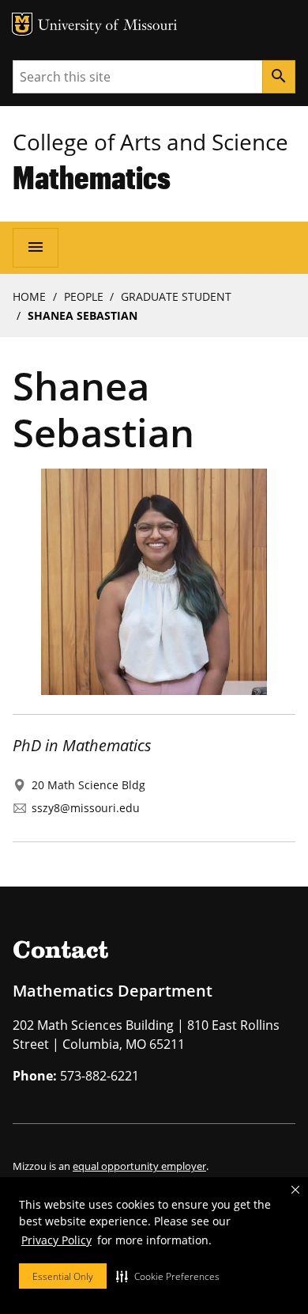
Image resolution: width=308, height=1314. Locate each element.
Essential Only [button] (62, 1276)
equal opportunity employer (139, 1166)
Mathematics (92, 177)
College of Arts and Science (150, 142)
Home (29, 296)
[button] (168, 1276)
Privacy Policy (56, 1240)
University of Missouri (108, 26)
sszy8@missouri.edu (86, 807)
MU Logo (22, 24)
